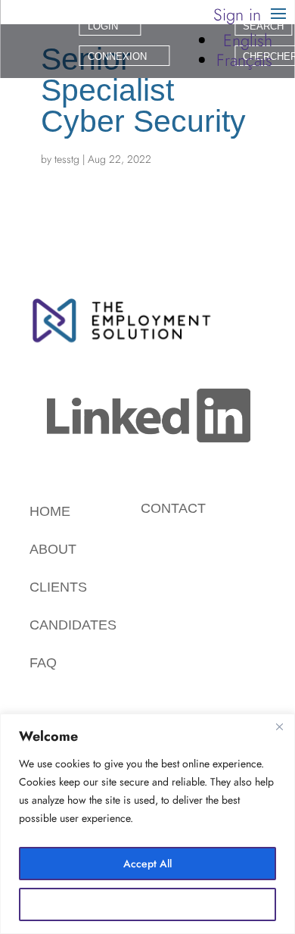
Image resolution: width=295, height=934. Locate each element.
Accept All (147, 863)
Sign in (237, 14)
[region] (147, 824)
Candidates (73, 625)
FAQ (43, 662)
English (247, 40)
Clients (58, 587)
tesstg (66, 159)
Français (244, 60)
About (53, 549)
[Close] (279, 726)
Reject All (148, 904)
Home (50, 511)
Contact (173, 508)
